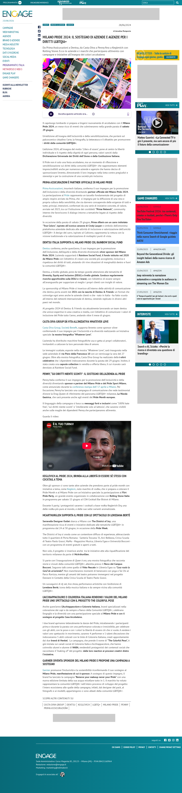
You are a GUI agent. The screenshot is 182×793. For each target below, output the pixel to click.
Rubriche (7, 88)
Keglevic (71, 489)
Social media (9, 57)
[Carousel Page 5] (165, 152)
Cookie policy (129, 747)
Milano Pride (110, 704)
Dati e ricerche (11, 52)
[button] (177, 3)
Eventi (6, 61)
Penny (124, 704)
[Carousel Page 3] (157, 152)
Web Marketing (11, 32)
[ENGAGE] (17, 14)
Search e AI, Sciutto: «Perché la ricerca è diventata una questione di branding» (156, 350)
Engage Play (9, 73)
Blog (5, 92)
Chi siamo (116, 747)
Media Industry (11, 44)
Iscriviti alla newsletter (15, 84)
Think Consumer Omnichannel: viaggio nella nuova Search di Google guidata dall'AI (157, 236)
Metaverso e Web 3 (12, 69)
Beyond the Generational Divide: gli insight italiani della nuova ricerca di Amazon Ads (156, 258)
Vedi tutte (170, 314)
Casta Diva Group (54, 704)
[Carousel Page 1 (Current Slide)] (150, 152)
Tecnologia (9, 48)
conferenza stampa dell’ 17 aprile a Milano (94, 386)
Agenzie (7, 36)
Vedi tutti (170, 105)
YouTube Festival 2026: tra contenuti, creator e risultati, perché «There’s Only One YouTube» (157, 215)
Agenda (6, 96)
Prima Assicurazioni (53, 188)
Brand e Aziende (11, 40)
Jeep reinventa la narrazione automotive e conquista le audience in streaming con (157, 279)
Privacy (141, 747)
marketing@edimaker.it (57, 767)
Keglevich (84, 704)
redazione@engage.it (56, 764)
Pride (67, 195)
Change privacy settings (170, 747)
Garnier (46, 670)
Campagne (8, 28)
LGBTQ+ (96, 704)
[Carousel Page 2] (154, 152)
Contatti (152, 747)
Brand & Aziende (57, 25)
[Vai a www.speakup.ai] (128, 114)
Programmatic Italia (13, 65)
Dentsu (47, 248)
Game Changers (11, 77)
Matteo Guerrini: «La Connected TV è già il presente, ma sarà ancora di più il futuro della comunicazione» (157, 141)
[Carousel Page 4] (161, 152)
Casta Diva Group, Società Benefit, (60, 327)
